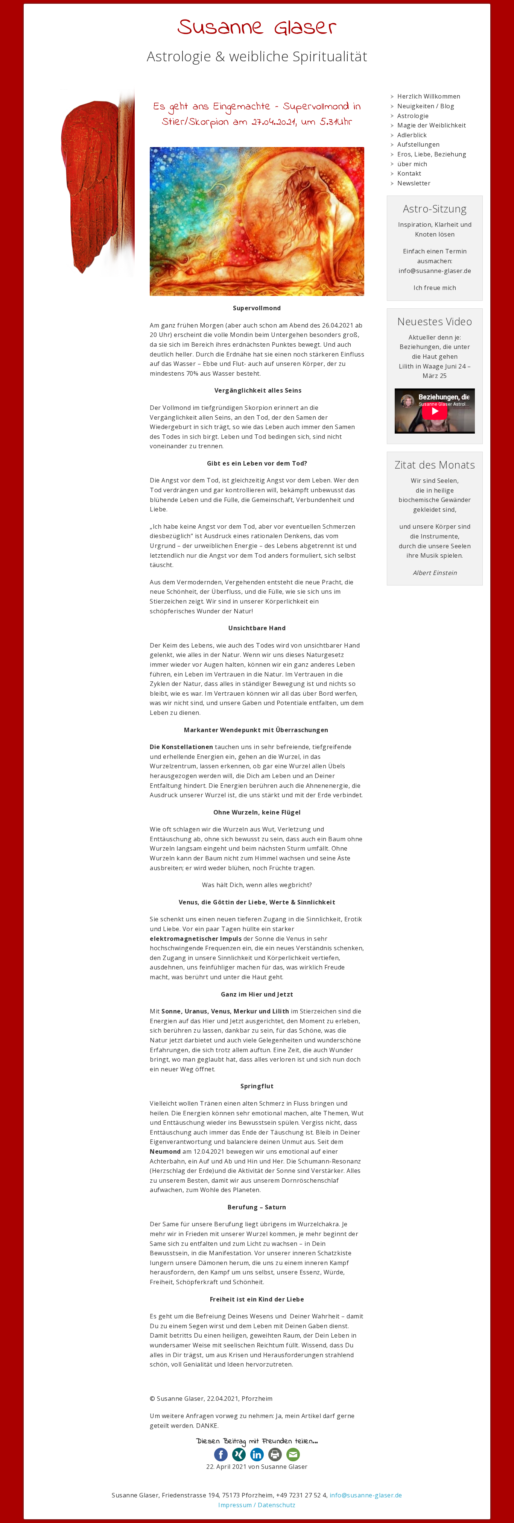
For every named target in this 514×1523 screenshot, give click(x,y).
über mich (412, 164)
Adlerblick (412, 135)
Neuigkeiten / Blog (425, 106)
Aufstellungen (418, 144)
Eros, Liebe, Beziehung (431, 154)
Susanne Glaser (257, 28)
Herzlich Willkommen (429, 96)
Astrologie (413, 116)
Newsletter (413, 183)
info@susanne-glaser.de (366, 1495)
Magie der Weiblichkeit (431, 125)
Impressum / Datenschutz (257, 1505)
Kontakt (409, 173)
